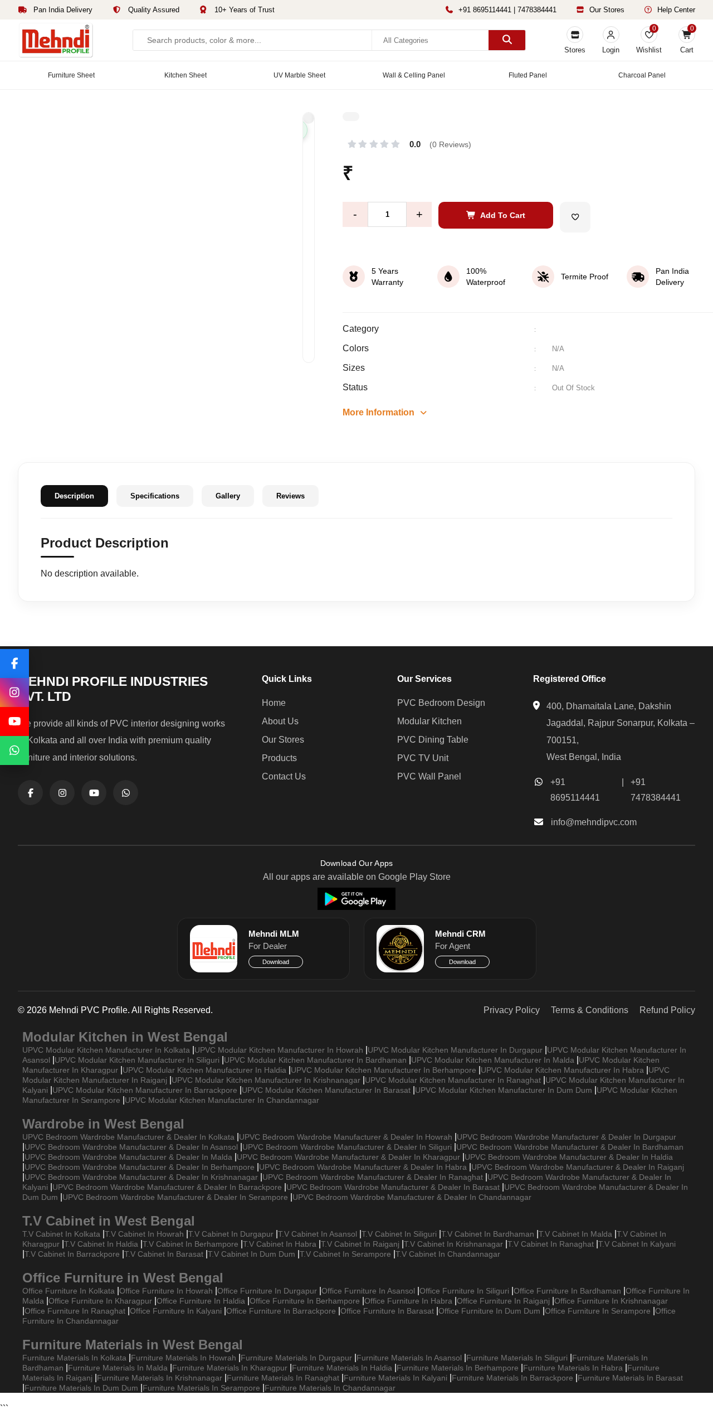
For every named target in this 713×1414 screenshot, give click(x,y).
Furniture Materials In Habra (573, 1367)
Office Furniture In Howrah (166, 1290)
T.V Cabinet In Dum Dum (251, 1254)
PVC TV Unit (422, 758)
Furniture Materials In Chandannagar (330, 1387)
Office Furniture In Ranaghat (75, 1310)
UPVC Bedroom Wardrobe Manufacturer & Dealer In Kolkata (128, 1136)
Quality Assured (152, 10)
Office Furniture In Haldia (201, 1300)
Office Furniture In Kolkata (68, 1290)
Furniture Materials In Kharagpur (229, 1367)
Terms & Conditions (589, 1010)
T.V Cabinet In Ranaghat (550, 1243)
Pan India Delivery (61, 10)
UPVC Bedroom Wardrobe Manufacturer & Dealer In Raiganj (577, 1167)
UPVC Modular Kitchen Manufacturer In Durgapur (455, 1049)
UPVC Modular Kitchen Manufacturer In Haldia (204, 1070)
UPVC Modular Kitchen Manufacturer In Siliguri (137, 1059)
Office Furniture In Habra (408, 1300)
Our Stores (606, 10)
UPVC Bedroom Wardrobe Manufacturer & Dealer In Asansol (131, 1146)
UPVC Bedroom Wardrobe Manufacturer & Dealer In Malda (128, 1156)
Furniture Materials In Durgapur (296, 1357)
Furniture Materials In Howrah (183, 1357)
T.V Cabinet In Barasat (163, 1254)
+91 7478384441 (656, 790)
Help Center (676, 10)
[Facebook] (14, 663)
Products (279, 758)
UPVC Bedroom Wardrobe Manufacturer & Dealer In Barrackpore (167, 1187)
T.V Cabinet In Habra (279, 1243)
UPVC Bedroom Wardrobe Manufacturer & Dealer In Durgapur (566, 1136)
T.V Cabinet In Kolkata (61, 1233)
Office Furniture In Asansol (368, 1290)
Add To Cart (502, 215)
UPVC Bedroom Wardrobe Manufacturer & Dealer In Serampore (175, 1197)
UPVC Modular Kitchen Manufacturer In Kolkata (106, 1049)
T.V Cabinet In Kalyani (637, 1243)
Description (74, 496)
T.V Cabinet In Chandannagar (447, 1254)
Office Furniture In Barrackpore (281, 1310)
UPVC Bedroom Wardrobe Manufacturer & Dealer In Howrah (345, 1136)
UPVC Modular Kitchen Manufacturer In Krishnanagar (266, 1080)
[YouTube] (14, 721)
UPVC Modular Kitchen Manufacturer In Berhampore (383, 1070)
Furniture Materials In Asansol (409, 1357)
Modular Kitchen (429, 721)
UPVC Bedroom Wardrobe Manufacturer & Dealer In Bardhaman (569, 1146)
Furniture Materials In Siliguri (517, 1357)
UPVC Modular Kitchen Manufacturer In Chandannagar (222, 1100)
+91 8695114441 (575, 790)
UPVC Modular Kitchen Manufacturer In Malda (492, 1059)
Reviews (290, 496)
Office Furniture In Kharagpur (100, 1300)
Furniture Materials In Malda (118, 1367)
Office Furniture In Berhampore (305, 1300)
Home (274, 703)
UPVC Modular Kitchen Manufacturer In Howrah (278, 1049)
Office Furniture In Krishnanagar (611, 1300)
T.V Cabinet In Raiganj (360, 1243)
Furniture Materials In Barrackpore (512, 1377)
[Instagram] (14, 692)
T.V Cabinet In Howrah (144, 1233)
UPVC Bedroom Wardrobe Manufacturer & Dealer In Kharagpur (348, 1156)
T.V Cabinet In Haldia (101, 1243)
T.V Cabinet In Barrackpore (72, 1254)
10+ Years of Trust (243, 10)
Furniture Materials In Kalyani (395, 1377)
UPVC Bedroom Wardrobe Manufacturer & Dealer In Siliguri (347, 1146)
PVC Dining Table (432, 739)
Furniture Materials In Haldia (342, 1367)
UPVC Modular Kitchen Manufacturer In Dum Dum (503, 1090)
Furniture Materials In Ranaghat (283, 1377)
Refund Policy (667, 1010)
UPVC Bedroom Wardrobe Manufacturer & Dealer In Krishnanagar (141, 1177)
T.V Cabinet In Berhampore (190, 1243)
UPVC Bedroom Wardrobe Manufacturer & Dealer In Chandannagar (411, 1197)
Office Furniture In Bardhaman (567, 1290)
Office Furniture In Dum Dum (489, 1310)
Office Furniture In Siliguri (464, 1290)
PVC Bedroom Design (441, 703)
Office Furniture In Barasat (387, 1310)
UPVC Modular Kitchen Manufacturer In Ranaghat (453, 1080)
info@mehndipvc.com (594, 822)
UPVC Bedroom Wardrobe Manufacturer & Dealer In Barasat (393, 1187)
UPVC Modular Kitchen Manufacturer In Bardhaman (315, 1059)
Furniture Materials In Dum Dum (81, 1387)
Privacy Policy (512, 1010)
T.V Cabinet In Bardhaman (487, 1233)
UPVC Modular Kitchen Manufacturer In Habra (562, 1070)
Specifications (154, 496)
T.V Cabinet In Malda (575, 1233)
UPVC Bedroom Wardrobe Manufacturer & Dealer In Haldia (569, 1156)
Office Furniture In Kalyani (176, 1310)
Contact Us (284, 776)
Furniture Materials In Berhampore (458, 1367)
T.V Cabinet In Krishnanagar (453, 1243)
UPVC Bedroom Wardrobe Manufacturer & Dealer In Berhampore (140, 1167)
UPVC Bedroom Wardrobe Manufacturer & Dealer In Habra (363, 1167)
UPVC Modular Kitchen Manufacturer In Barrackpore (144, 1090)
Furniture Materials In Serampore (201, 1387)
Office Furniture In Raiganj (503, 1300)
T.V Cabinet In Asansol (317, 1233)
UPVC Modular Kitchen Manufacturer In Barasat (326, 1090)
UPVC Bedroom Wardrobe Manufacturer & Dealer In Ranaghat (372, 1177)
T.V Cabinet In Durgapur (231, 1233)
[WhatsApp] (14, 750)
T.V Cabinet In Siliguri (399, 1233)
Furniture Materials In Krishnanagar (159, 1377)
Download (275, 961)
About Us (280, 721)
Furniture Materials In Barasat (630, 1377)
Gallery (228, 496)
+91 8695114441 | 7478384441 (507, 10)
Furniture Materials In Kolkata (74, 1357)
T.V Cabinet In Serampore (345, 1254)
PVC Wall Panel (429, 776)
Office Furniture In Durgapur (267, 1290)
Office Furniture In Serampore (598, 1310)
